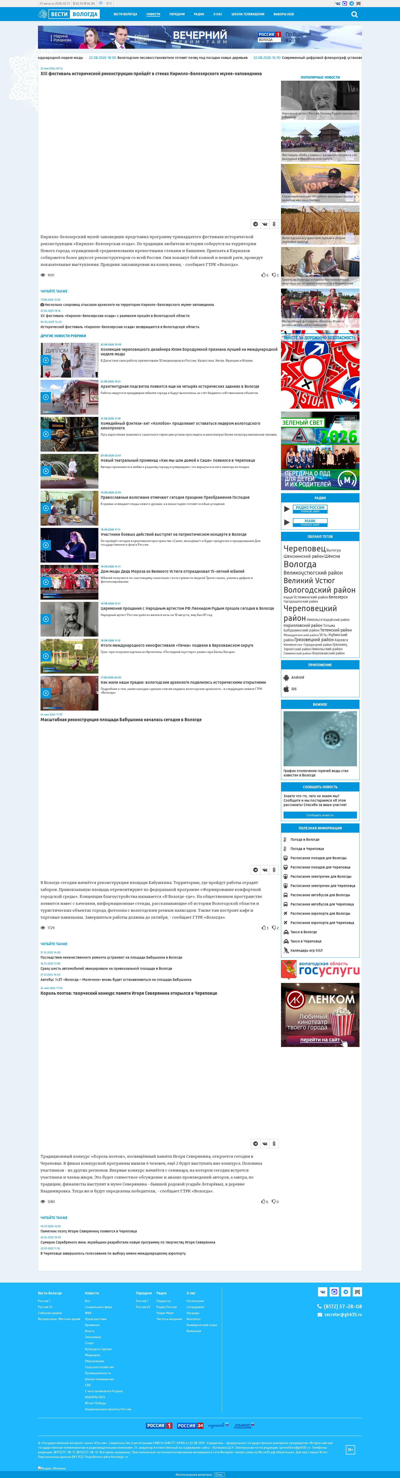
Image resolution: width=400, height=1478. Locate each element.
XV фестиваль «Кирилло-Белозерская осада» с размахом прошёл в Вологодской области (115, 316)
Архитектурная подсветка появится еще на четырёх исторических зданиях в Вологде (180, 386)
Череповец (305, 548)
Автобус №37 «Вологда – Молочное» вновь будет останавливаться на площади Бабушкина (116, 979)
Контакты (193, 1319)
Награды (193, 1313)
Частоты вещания (169, 1319)
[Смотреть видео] (69, 360)
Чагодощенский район (301, 601)
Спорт (89, 1343)
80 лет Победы (95, 1403)
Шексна (332, 556)
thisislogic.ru (119, 1457)
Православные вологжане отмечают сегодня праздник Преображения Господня (175, 497)
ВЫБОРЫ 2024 (95, 1397)
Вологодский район (320, 590)
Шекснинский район (304, 556)
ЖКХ (88, 1313)
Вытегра (333, 550)
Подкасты (163, 1301)
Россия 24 (45, 1307)
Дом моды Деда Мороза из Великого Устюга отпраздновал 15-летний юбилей (172, 571)
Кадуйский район (336, 620)
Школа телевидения (247, 14)
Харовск (341, 640)
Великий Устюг (309, 580)
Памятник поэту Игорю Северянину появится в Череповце (89, 1231)
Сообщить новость (320, 815)
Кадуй (288, 597)
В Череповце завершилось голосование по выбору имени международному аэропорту (113, 1253)
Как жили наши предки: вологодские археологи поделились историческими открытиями (183, 682)
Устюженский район (311, 597)
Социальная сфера (98, 1307)
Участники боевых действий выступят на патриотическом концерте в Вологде (174, 534)
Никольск (314, 620)
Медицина (92, 1355)
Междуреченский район (301, 635)
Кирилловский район (303, 625)
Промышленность (98, 1373)
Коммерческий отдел (202, 1325)
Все (87, 1301)
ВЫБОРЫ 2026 (284, 14)
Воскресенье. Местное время (59, 1319)
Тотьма (329, 625)
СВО (88, 1385)
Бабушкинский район (301, 630)
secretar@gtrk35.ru (343, 1314)
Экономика (93, 1337)
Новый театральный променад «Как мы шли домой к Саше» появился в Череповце (178, 460)
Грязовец (340, 644)
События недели (50, 1313)
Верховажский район (328, 653)
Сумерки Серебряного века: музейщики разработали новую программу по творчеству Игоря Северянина (128, 1242)
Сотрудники (195, 1307)
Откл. (219, 1474)
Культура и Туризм (98, 1349)
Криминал (92, 1325)
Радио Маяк (165, 1313)
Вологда (300, 564)
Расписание (195, 1301)
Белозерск (338, 597)
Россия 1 (44, 1301)
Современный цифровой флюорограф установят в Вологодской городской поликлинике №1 (275, 57)
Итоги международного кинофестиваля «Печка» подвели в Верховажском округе (177, 645)
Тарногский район (297, 649)
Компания (194, 1331)
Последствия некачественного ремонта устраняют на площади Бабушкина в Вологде (111, 957)
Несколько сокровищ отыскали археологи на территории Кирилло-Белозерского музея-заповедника (129, 304)
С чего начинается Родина (104, 1391)
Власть (90, 1331)
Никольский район (327, 649)
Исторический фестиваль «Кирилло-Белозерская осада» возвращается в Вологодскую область (120, 327)
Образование (94, 1361)
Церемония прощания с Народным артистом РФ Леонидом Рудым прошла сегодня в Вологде (187, 608)
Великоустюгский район (313, 573)
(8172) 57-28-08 (343, 1306)
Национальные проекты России (108, 1409)
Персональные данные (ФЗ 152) (60, 1457)
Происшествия (95, 1319)
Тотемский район (336, 630)
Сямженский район (298, 653)
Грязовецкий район (314, 639)
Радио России (166, 1307)
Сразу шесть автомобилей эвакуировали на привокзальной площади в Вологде (106, 968)
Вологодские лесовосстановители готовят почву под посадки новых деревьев (98, 57)
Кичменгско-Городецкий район (308, 645)
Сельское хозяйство (99, 1367)
